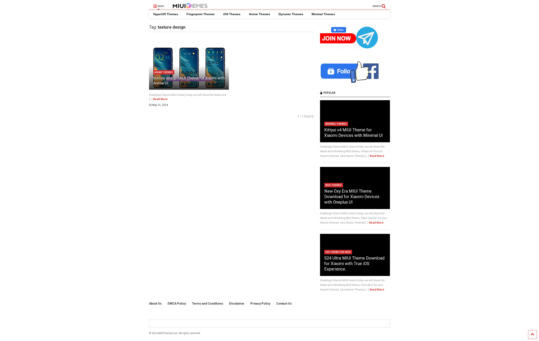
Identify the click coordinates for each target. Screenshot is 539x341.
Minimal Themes (323, 14)
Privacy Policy (260, 303)
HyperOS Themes (165, 14)
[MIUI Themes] (188, 6)
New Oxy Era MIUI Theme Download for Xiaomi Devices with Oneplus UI (351, 197)
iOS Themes (231, 14)
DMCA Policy (177, 303)
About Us (155, 303)
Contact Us (284, 303)
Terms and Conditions (207, 303)
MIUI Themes (334, 185)
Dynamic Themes (291, 14)
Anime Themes (259, 14)
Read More (160, 99)
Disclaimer (236, 303)
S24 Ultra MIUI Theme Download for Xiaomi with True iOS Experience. (354, 264)
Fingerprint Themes (201, 14)
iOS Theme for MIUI (338, 252)
